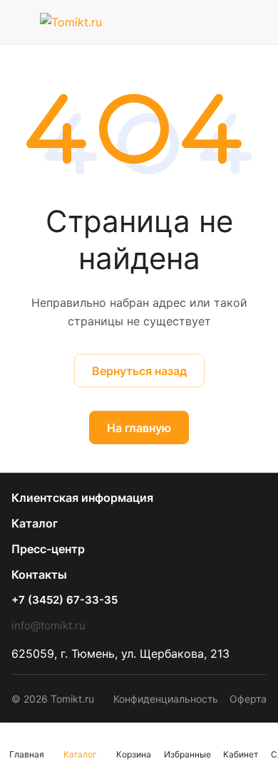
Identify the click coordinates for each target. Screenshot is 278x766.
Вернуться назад (139, 371)
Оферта (248, 699)
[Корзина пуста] (255, 22)
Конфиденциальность (165, 699)
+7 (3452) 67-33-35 (64, 600)
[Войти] (227, 22)
